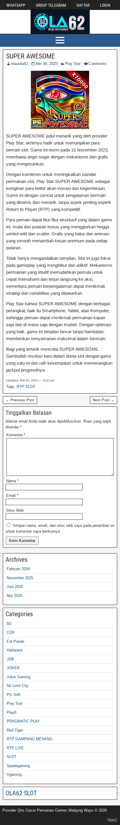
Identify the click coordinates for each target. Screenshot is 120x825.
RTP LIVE (15, 748)
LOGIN (105, 5)
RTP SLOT (26, 386)
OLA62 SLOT (21, 793)
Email (12, 495)
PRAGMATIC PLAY (23, 721)
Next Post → (103, 400)
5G (9, 623)
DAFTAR (83, 5)
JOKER (13, 668)
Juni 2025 (15, 586)
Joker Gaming (18, 677)
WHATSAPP (15, 5)
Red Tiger (15, 730)
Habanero (15, 650)
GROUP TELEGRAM (51, 5)
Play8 (11, 712)
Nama (12, 481)
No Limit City (18, 685)
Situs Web (15, 510)
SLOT (12, 757)
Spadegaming (18, 766)
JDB (10, 659)
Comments (97, 63)
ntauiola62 (19, 63)
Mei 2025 (14, 595)
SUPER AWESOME (30, 56)
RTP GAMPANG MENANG (29, 739)
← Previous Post (20, 400)
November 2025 (20, 578)
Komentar (15, 435)
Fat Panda (15, 641)
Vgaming (14, 774)
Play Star (73, 63)
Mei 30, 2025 (46, 63)
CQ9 (10, 632)
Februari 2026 (18, 569)
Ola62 (112, 820)
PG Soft (13, 694)
